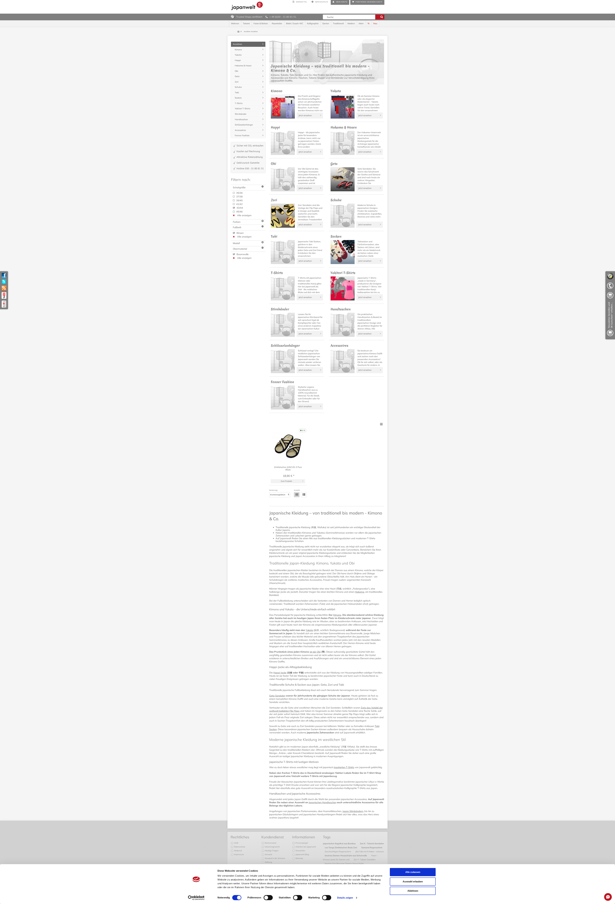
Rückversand (270, 843)
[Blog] (4, 304)
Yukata (309, 630)
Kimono (337, 615)
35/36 (239, 192)
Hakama (359, 591)
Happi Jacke (279, 672)
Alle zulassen (412, 872)
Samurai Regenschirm (371, 847)
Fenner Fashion (242, 135)
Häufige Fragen (271, 850)
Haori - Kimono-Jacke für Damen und (350, 857)
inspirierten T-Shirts (344, 767)
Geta (237, 76)
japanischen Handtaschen (322, 802)
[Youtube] (4, 295)
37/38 (239, 196)
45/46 (239, 211)
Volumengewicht (272, 847)
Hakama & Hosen (243, 65)
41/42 (239, 204)
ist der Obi (315, 651)
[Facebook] (4, 275)
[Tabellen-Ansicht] (296, 494)
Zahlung (268, 862)
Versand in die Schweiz (274, 858)
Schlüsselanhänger (244, 124)
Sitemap (299, 858)
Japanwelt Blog (302, 854)
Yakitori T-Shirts (242, 108)
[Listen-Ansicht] (304, 494)
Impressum (239, 854)
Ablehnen (412, 890)
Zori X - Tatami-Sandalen (372, 843)
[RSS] (4, 288)
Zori (236, 81)
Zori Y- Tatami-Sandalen (365, 859)
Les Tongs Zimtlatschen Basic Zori (341, 847)
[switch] (268, 897)
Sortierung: (273, 490)
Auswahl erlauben (413, 881)
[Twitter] (4, 281)
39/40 (239, 200)
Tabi (237, 92)
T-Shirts (238, 103)
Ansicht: (297, 490)
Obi (236, 71)
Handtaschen (241, 119)
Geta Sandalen (277, 695)
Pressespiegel (301, 843)
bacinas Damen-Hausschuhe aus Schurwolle (346, 855)
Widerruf (238, 850)
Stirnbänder (240, 114)
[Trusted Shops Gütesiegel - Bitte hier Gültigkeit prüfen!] (233, 16)
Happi (238, 60)
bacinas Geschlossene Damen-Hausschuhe (344, 863)
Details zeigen (345, 897)
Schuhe (238, 87)
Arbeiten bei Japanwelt (305, 847)
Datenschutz (239, 847)
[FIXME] (610, 320)
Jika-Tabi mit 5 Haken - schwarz (369, 851)
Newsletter (300, 850)
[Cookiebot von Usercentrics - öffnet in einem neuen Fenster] (196, 897)
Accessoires (240, 130)
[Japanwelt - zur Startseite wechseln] (247, 6)
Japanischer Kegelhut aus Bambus (339, 843)
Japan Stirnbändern (352, 811)
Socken (238, 97)
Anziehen (237, 44)
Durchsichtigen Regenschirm (338, 851)
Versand (268, 854)
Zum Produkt (286, 481)
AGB (236, 843)
